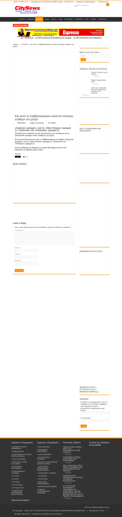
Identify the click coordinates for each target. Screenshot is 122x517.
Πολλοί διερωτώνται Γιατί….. (98, 81)
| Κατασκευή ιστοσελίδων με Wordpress (46, 514)
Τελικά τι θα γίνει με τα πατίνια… (99, 73)
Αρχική (15, 44)
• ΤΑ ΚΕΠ (14, 479)
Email (18, 254)
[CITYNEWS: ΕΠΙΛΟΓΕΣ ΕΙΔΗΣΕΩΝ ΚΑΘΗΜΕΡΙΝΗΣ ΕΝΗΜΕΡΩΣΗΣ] (27, 9)
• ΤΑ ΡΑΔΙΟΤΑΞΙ (17, 488)
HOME (15, 19)
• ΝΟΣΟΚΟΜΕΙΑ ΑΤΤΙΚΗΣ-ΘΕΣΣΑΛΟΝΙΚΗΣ (21, 455)
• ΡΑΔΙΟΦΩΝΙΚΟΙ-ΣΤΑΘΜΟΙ (18, 472)
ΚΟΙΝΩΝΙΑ (39, 19)
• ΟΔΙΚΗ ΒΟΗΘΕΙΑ (44, 454)
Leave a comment (37, 123)
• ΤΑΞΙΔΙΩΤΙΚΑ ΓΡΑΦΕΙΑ (46, 473)
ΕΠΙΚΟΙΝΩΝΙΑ (102, 19)
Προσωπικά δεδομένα (20, 500)
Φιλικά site (69, 2)
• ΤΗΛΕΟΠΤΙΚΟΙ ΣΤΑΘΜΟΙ (43, 458)
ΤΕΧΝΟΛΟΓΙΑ (79, 19)
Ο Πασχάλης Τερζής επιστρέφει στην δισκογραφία (72, 459)
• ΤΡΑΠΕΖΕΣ (42, 476)
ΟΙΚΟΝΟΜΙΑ (30, 19)
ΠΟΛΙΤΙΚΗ (22, 19)
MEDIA (60, 19)
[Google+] (91, 5)
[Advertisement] (44, 99)
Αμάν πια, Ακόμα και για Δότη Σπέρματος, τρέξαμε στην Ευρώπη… (99, 90)
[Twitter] (94, 5)
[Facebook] (92, 5)
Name (18, 248)
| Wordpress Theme (95, 511)
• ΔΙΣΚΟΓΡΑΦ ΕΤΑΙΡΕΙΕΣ (47, 487)
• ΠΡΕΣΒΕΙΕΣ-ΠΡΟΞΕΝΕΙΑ (16, 467)
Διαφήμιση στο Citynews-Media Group (47, 2)
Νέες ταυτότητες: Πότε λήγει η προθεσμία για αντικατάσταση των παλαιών (72, 468)
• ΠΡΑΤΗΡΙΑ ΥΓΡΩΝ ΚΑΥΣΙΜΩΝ (19, 463)
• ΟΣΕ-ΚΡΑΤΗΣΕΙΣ (18, 459)
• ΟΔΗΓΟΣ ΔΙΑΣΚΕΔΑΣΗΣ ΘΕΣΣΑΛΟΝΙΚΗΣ (47, 463)
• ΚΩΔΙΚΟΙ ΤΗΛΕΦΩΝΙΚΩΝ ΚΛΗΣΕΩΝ (43, 491)
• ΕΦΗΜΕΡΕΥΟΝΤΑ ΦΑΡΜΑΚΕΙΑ (19, 447)
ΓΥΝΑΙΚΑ (93, 19)
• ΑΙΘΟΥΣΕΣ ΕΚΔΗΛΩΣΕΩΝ (43, 483)
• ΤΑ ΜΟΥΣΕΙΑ (16, 485)
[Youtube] (96, 5)
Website (18, 261)
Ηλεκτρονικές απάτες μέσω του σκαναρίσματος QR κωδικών (72, 449)
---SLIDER (24, 44)
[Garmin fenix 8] (81, 6)
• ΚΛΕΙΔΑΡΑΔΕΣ (43, 447)
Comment (19, 230)
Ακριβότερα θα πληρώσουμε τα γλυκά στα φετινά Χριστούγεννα (73, 478)
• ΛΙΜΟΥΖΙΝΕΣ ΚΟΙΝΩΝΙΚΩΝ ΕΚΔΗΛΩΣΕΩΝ (17, 492)
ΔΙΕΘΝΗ (46, 19)
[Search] (107, 4)
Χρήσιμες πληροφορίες (85, 2)
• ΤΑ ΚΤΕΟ (15, 482)
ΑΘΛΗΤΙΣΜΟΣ (69, 19)
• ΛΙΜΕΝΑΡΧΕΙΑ (17, 451)
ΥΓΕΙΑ (87, 19)
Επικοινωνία (103, 2)
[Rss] (89, 5)
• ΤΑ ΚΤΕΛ (15, 476)
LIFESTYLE (54, 19)
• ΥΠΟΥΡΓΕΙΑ (42, 479)
